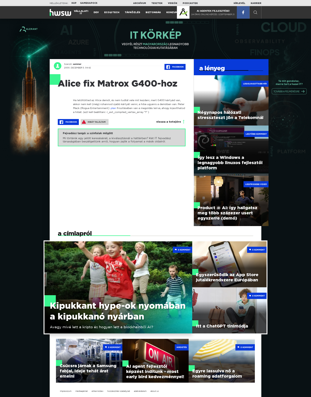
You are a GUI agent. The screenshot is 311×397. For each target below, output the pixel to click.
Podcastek (190, 3)
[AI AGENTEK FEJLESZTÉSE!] (183, 12)
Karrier (256, 3)
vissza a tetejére (168, 121)
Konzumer (173, 12)
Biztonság (153, 12)
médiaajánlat (81, 391)
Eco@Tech (111, 12)
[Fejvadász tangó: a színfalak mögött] (121, 137)
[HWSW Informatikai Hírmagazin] (60, 12)
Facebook (178, 67)
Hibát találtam (97, 122)
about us (154, 391)
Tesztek (157, 3)
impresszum (65, 391)
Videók (172, 3)
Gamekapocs (88, 3)
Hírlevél (239, 3)
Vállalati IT (81, 12)
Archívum (139, 3)
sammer (77, 64)
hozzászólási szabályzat (118, 391)
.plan (113, 108)
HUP (73, 3)
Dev (96, 12)
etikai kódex (97, 391)
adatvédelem (140, 391)
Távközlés (132, 12)
